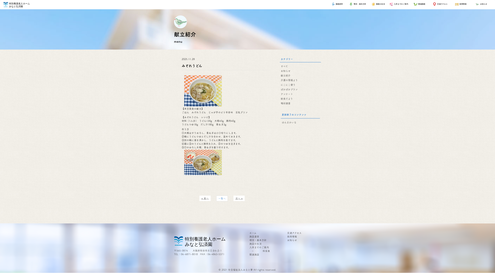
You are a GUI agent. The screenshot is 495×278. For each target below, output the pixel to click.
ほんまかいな (289, 122)
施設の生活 (380, 4)
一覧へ (222, 198)
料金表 (266, 251)
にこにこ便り (288, 85)
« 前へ (205, 198)
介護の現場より (289, 80)
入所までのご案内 (401, 4)
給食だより (287, 99)
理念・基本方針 (360, 4)
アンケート (287, 94)
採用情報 (463, 4)
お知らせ (483, 4)
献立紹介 (286, 75)
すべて (284, 66)
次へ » (239, 198)
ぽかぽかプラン (289, 89)
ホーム (253, 233)
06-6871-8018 (189, 254)
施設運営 (339, 4)
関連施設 (421, 4)
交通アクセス (442, 4)
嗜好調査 (286, 103)
